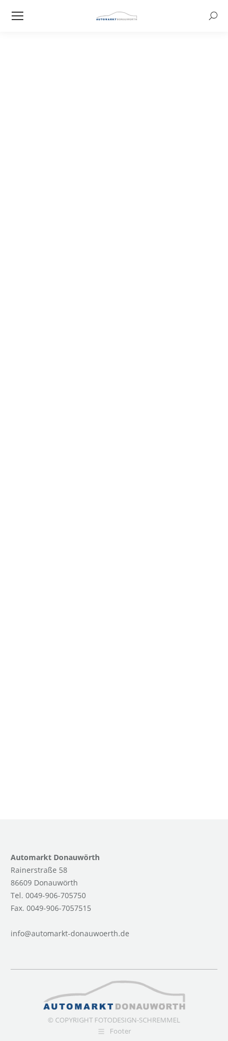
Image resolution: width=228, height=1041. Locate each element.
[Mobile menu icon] (17, 16)
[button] (19, 1022)
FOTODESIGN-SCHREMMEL (137, 1020)
